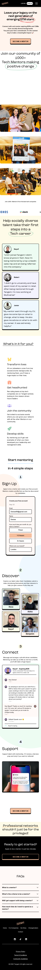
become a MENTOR (20, 811)
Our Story (23, 928)
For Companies (13, 928)
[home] (4, 3)
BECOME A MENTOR (20, 857)
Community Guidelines (20, 959)
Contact (20, 932)
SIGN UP (30, 3)
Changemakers (33, 928)
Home (5, 928)
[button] (36, 3)
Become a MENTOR (20, 41)
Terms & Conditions (20, 955)
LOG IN (23, 3)
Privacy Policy (20, 951)
